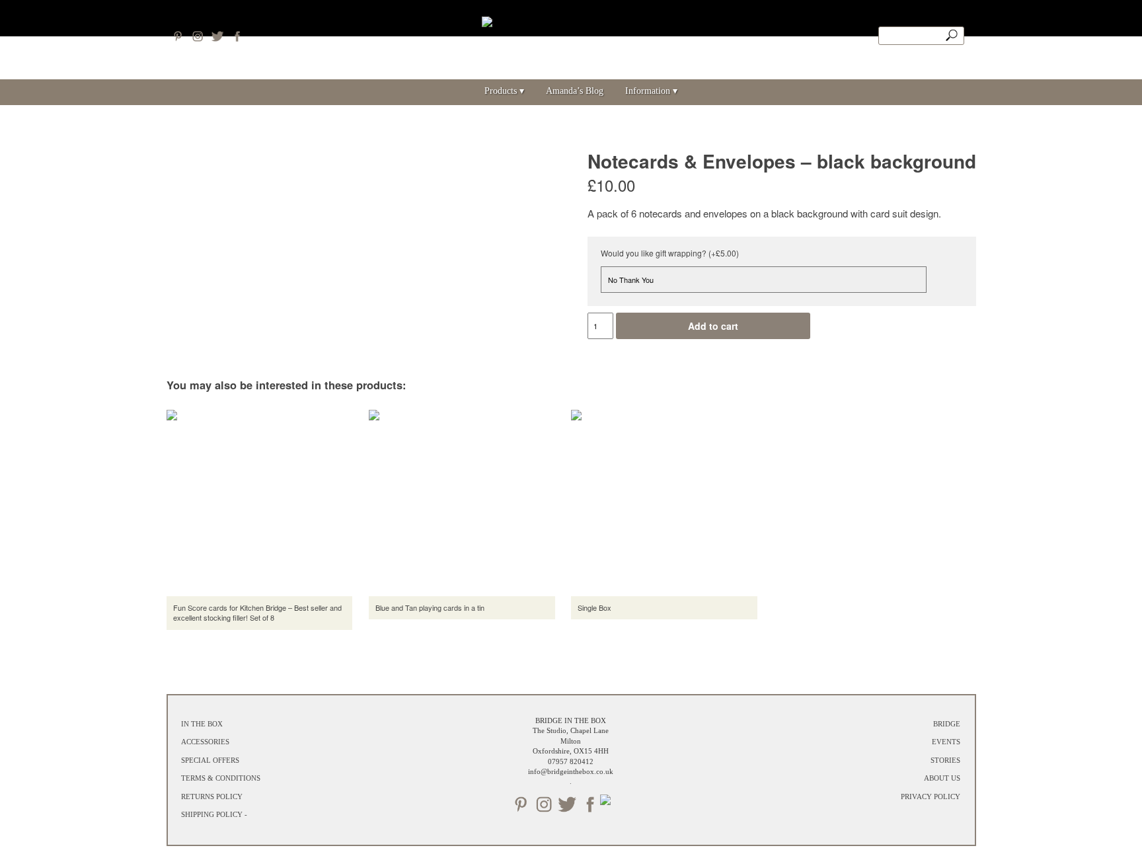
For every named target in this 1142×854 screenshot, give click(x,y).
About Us (942, 778)
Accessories (205, 742)
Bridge (946, 724)
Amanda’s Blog (574, 91)
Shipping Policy (212, 814)
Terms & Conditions (220, 778)
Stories (945, 760)
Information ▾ (651, 91)
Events (946, 742)
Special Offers (210, 760)
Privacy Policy (930, 796)
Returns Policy (212, 796)
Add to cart (713, 325)
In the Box (202, 724)
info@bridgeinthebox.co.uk (570, 771)
